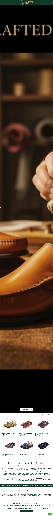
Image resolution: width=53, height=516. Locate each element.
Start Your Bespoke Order (26, 409)
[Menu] (1, 2)
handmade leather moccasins (22, 465)
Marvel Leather (39, 478)
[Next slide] (16, 424)
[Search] (3, 2)
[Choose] (16, 430)
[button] (45, 414)
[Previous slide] (3, 424)
